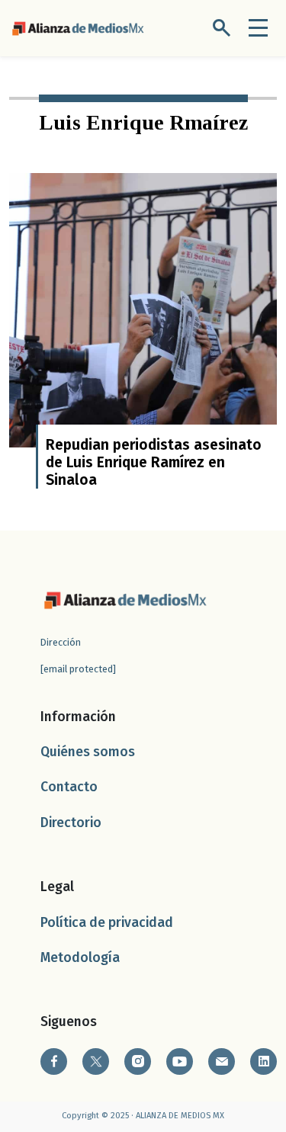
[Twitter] (95, 1061)
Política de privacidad (106, 923)
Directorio (70, 823)
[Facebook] (53, 1061)
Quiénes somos (87, 752)
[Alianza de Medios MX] (77, 27)
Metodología (80, 958)
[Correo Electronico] (221, 1061)
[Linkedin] (263, 1061)
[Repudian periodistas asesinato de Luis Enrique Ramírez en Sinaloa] (143, 309)
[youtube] (179, 1061)
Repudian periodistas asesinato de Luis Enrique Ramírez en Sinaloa (154, 462)
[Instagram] (137, 1061)
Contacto (69, 787)
